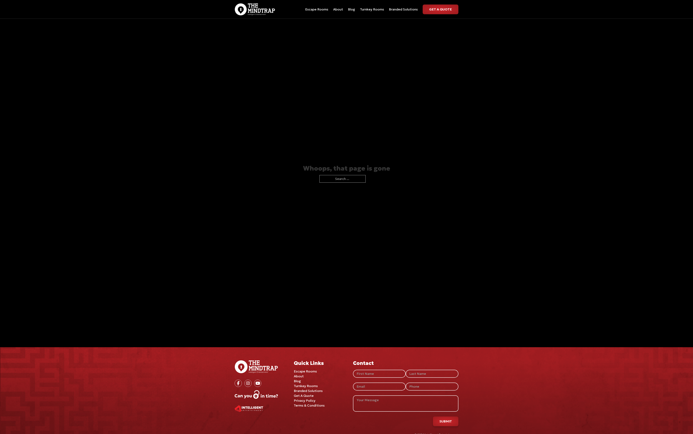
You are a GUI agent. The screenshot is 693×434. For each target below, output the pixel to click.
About (338, 9)
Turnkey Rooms (372, 9)
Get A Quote (440, 9)
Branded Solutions (403, 9)
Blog (351, 9)
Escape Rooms (316, 9)
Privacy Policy (304, 400)
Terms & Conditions (309, 405)
